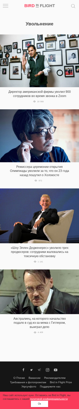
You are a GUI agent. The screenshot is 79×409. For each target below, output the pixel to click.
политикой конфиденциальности (49, 398)
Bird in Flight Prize (61, 382)
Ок (39, 403)
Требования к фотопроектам (28, 382)
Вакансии (34, 377)
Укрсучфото (28, 386)
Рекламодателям (55, 377)
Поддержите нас (50, 386)
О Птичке (19, 377)
